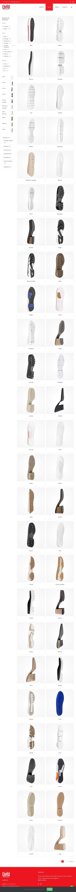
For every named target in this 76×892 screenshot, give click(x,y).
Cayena (31, 416)
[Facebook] (38, 884)
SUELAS (5, 138)
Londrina (60, 820)
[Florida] (31, 589)
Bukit (59, 281)
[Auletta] (60, 84)
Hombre (6, 26)
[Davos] (31, 455)
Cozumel (31, 450)
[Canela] (60, 320)
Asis (31, 113)
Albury (60, 45)
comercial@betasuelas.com (15, 1)
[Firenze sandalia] (60, 556)
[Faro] (60, 522)
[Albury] (60, 17)
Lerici (31, 786)
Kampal (60, 685)
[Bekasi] (31, 118)
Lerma (60, 786)
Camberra (31, 349)
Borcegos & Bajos (8, 140)
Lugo (60, 854)
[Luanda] (31, 825)
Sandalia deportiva (6, 46)
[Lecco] (60, 724)
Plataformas (7, 154)
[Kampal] (60, 657)
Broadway (60, 214)
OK (49, 889)
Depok (60, 483)
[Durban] (60, 488)
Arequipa (60, 79)
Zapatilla (6, 56)
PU (4, 68)
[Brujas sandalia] (31, 253)
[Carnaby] (31, 354)
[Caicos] (60, 286)
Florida (31, 618)
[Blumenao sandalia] (31, 152)
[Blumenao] (60, 118)
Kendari (31, 719)
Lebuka (31, 753)
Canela (60, 349)
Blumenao (60, 146)
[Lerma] (60, 758)
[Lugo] (60, 825)
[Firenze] (31, 556)
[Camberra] (31, 320)
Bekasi (31, 146)
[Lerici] (31, 758)
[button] (71, 7)
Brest (31, 214)
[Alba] (31, 17)
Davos (31, 483)
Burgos (31, 315)
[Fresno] (60, 589)
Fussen (31, 652)
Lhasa (31, 820)
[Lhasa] (31, 792)
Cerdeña (60, 416)
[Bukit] (60, 253)
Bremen (60, 180)
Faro (60, 551)
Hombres (6, 146)
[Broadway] (60, 185)
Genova (60, 652)
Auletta (60, 113)
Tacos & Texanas (8, 161)
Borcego (6, 39)
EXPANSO (6, 66)
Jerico (31, 685)
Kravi (60, 719)
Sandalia (6, 43)
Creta (59, 450)
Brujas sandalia (31, 281)
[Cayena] (31, 387)
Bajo (5, 36)
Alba (31, 45)
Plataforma (7, 41)
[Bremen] (60, 152)
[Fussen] (31, 623)
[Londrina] (60, 792)
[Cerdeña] (60, 387)
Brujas (60, 248)
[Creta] (60, 421)
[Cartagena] (60, 354)
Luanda (31, 854)
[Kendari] (31, 690)
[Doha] (31, 488)
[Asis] (31, 84)
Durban (60, 517)
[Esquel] (31, 522)
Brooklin (31, 248)
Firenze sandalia (60, 584)
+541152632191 (11, 884)
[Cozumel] (31, 421)
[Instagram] (40, 884)
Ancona (31, 79)
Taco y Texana (7, 51)
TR (4, 70)
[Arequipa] (60, 50)
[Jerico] (31, 657)
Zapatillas (6, 167)
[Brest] (31, 185)
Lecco (59, 753)
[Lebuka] (31, 724)
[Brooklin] (31, 219)
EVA (5, 64)
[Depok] (60, 455)
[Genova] (60, 623)
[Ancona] (31, 50)
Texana (6, 54)
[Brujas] (60, 219)
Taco (5, 49)
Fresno (60, 618)
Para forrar (7, 150)
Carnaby (31, 382)
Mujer (5, 29)
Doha (31, 517)
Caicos (60, 315)
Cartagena (60, 382)
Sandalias (6, 157)
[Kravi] (60, 690)
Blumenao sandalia (31, 180)
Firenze (31, 584)
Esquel (31, 551)
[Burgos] (31, 286)
